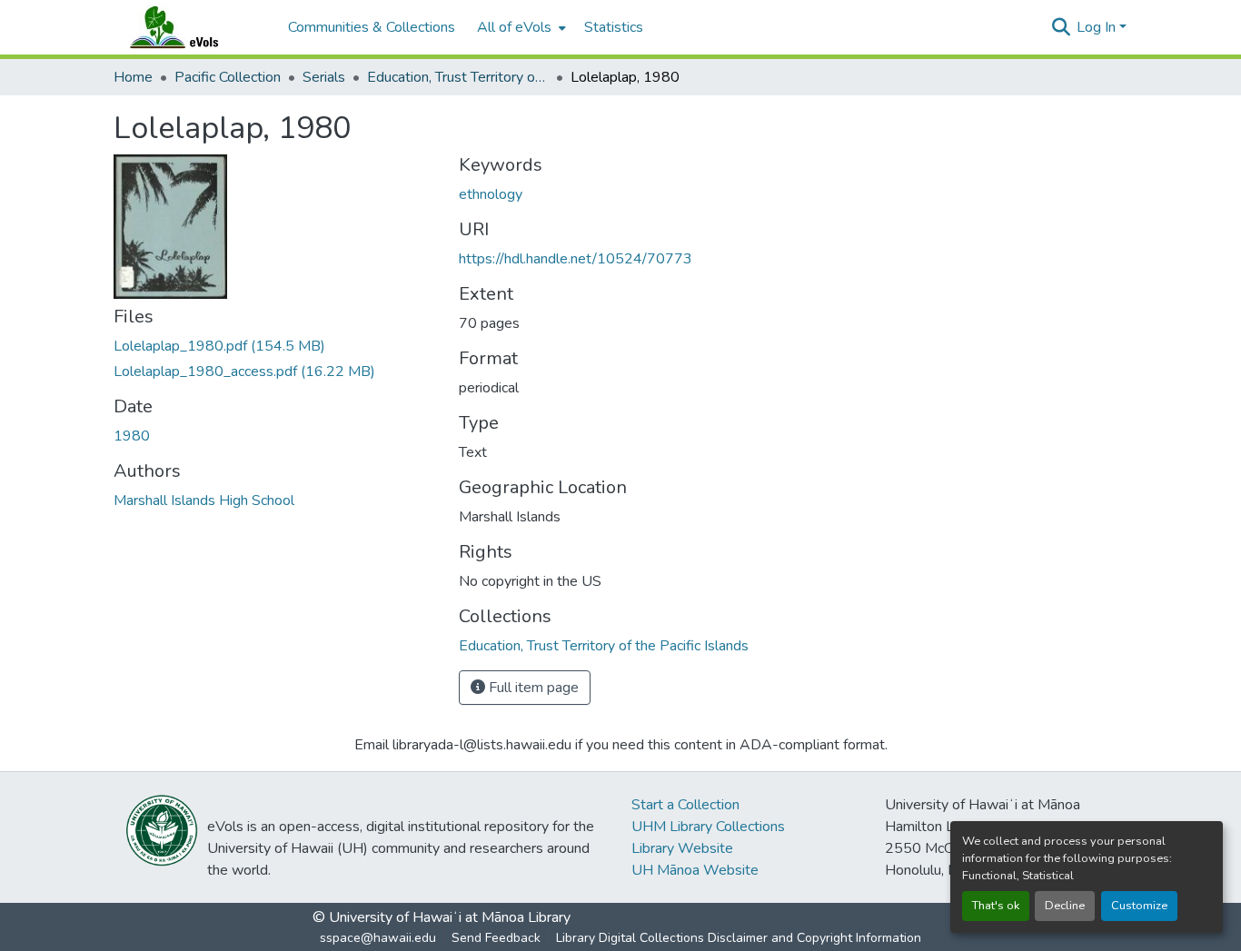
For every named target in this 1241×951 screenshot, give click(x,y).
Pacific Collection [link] (227, 77)
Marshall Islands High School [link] (204, 500)
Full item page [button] (532, 688)
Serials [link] (324, 77)
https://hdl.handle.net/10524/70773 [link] (575, 259)
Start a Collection (685, 805)
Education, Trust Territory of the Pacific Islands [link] (458, 77)
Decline (1065, 905)
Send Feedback (496, 937)
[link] (275, 346)
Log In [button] (1098, 27)
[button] (192, 27)
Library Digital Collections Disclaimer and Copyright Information (738, 937)
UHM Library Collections (708, 827)
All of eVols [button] (514, 27)
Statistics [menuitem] (613, 27)
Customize (1139, 905)
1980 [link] (132, 436)
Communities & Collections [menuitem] (371, 27)
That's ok (995, 905)
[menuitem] (519, 27)
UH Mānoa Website (695, 870)
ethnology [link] (490, 194)
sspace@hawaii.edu (378, 937)
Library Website (682, 848)
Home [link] (133, 77)
